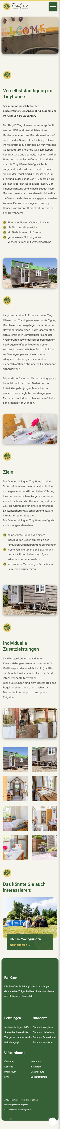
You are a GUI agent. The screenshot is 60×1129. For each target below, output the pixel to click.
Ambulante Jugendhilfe (16, 1027)
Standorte (40, 1018)
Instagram (35, 1066)
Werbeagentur (24, 1109)
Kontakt (8, 1066)
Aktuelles (35, 1061)
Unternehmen (14, 1052)
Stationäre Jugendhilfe (16, 1032)
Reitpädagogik (12, 1042)
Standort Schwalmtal (44, 1037)
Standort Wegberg (43, 1027)
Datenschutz (37, 1071)
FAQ (6, 1076)
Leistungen (12, 1018)
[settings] (53, 1122)
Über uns (9, 1061)
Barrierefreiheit (38, 1076)
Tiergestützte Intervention (18, 1037)
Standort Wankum (42, 1042)
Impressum (10, 1071)
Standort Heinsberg (43, 1032)
